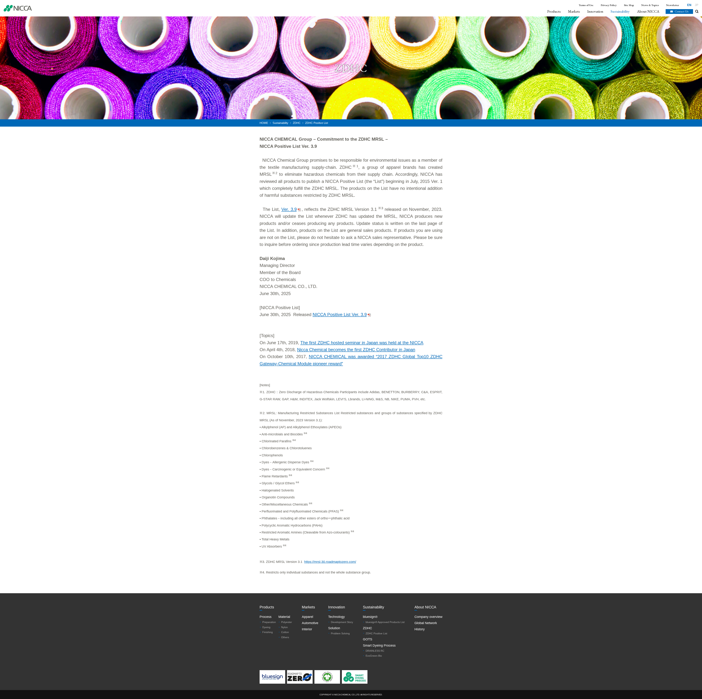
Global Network (425, 623)
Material (284, 617)
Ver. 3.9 (289, 209)
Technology (336, 617)
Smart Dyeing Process (379, 645)
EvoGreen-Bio (374, 655)
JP (696, 5)
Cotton (285, 632)
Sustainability (620, 11)
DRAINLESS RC (375, 650)
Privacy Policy (609, 5)
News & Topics (650, 5)
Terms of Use (586, 5)
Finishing (267, 632)
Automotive (310, 623)
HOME (264, 122)
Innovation (595, 11)
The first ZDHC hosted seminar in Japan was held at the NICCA (361, 342)
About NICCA (648, 11)
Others (285, 637)
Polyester (286, 622)
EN (689, 5)
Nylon (284, 627)
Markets (574, 11)
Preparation (269, 622)
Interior (307, 629)
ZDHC (297, 122)
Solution (334, 628)
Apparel (307, 617)
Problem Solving (340, 633)
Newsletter (672, 5)
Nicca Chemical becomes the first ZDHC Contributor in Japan (356, 349)
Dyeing (266, 627)
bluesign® (370, 617)
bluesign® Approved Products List (385, 622)
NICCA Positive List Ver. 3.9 (340, 314)
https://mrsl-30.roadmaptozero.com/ (330, 562)
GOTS (367, 639)
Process (265, 617)
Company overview (428, 617)
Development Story (342, 622)
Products (554, 11)
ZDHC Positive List (376, 633)
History (419, 629)
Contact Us (681, 11)
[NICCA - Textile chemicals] (18, 8)
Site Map (629, 5)
